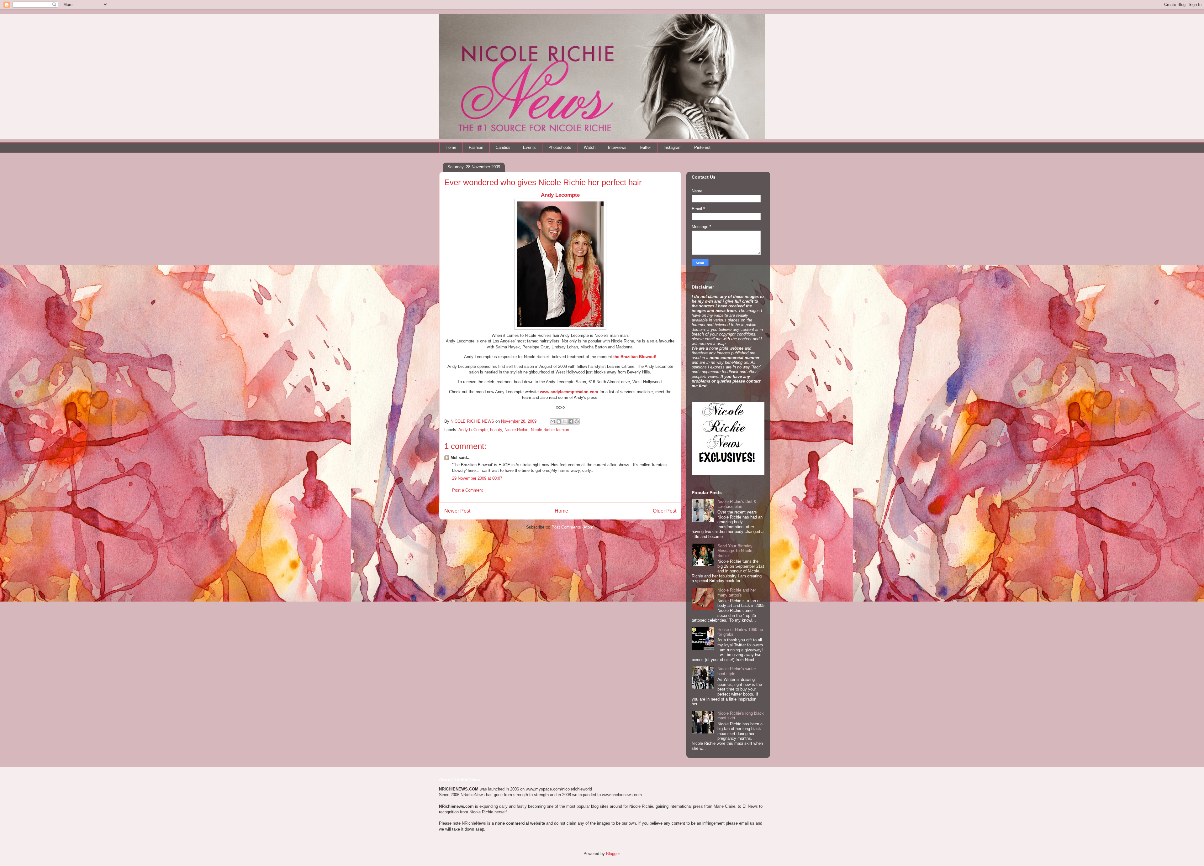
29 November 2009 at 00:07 (477, 478)
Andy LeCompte (473, 429)
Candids (503, 147)
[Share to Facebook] (571, 421)
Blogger (613, 853)
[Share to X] (565, 421)
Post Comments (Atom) (573, 527)
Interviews (617, 147)
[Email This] (553, 421)
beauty (496, 429)
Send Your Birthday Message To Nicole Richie (734, 551)
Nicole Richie (516, 429)
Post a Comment (467, 490)
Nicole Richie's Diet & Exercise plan (737, 504)
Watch (589, 147)
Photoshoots (559, 147)
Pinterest (702, 147)
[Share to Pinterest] (576, 421)
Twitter (645, 147)
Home (451, 147)
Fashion (476, 147)
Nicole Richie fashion (550, 429)
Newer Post (457, 511)
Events (529, 147)
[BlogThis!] (559, 421)
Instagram (672, 147)
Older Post (664, 511)
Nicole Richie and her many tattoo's (736, 592)
